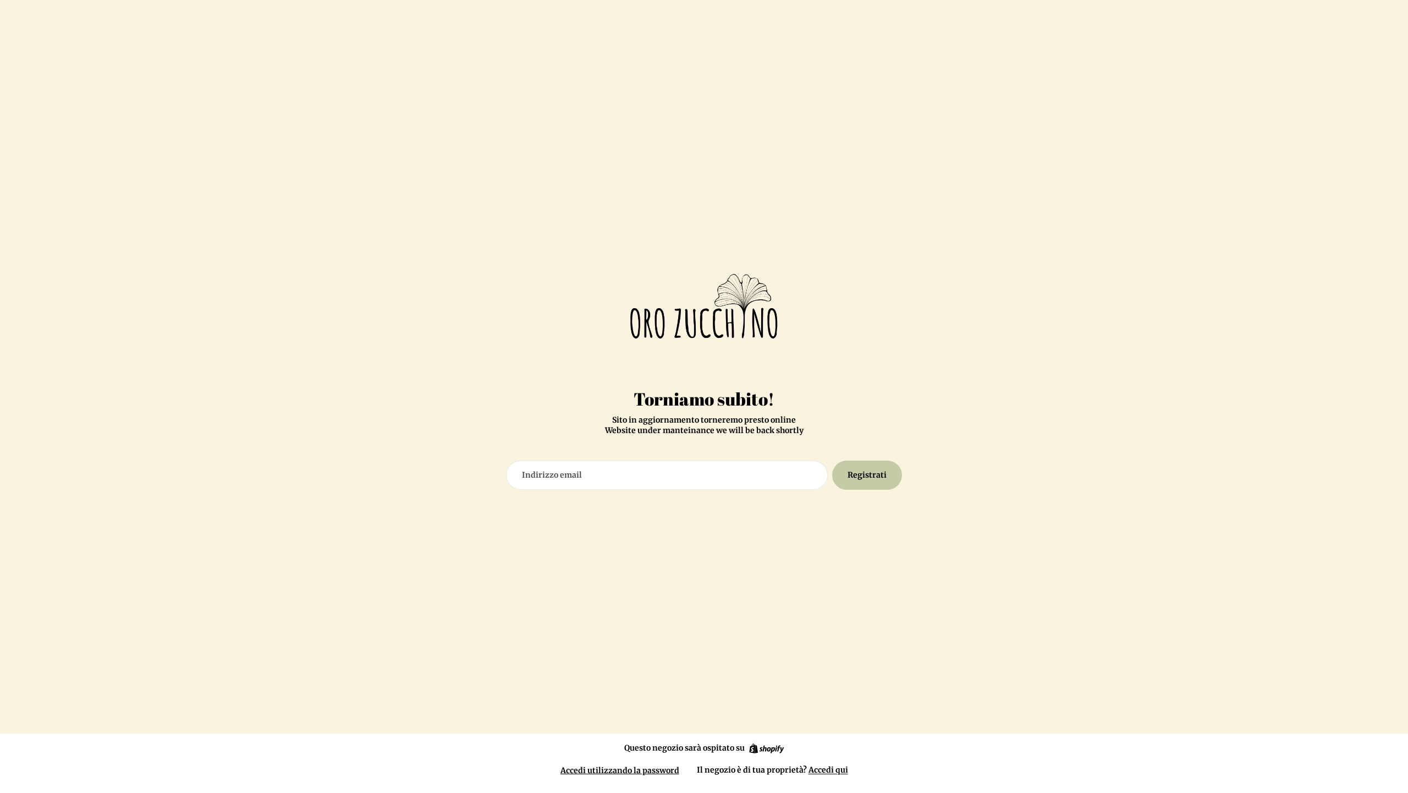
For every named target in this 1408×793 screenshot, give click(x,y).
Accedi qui (828, 770)
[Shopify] (766, 748)
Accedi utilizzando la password (619, 770)
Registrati (867, 475)
